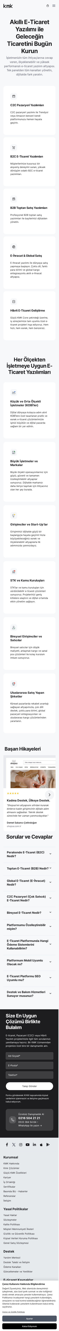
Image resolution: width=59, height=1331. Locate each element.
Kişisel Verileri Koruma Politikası (20, 1238)
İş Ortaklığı (9, 1182)
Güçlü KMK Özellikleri (14, 1172)
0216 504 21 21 (29, 1118)
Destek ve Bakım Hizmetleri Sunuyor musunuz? (26, 994)
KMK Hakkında (11, 1163)
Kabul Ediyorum (29, 1326)
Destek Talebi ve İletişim (16, 1262)
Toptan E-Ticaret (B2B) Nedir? (28, 868)
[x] (13, 1144)
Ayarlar (29, 1318)
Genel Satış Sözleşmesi (15, 1243)
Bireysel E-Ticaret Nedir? (24, 912)
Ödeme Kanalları (12, 1266)
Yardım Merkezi (11, 1257)
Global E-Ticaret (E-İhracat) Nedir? (26, 882)
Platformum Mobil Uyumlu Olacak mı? (25, 962)
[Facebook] (6, 1144)
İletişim (7, 1200)
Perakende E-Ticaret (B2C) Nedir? (25, 854)
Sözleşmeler (10, 1219)
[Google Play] (48, 1144)
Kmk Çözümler (11, 1168)
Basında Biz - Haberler (15, 1191)
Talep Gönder (29, 1086)
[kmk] (8, 5)
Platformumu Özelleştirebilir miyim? (26, 927)
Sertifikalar (9, 1186)
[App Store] (41, 1144)
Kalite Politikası (11, 1224)
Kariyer (7, 1177)
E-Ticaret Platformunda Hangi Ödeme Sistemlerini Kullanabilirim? (27, 944)
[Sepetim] (48, 5)
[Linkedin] (34, 1144)
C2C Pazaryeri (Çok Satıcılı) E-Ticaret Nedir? (26, 898)
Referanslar (9, 1196)
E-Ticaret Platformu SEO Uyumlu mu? (24, 978)
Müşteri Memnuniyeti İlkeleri (18, 1229)
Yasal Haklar (10, 1215)
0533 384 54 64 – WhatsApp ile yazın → (30, 1124)
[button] (49, 794)
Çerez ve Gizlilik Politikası (13, 1312)
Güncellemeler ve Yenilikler (18, 1271)
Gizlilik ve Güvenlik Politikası (19, 1233)
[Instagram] (20, 1144)
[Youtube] (27, 1144)
